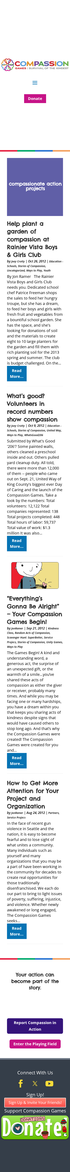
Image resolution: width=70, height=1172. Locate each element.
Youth (47, 270)
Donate (35, 98)
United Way (54, 430)
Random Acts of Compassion (32, 633)
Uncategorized (16, 270)
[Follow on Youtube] (49, 1083)
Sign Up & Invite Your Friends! (35, 1102)
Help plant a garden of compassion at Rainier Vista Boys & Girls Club (32, 239)
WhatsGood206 (33, 435)
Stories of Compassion (31, 266)
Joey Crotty (18, 261)
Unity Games (54, 642)
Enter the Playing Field (35, 1044)
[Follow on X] (35, 1083)
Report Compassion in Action (35, 1026)
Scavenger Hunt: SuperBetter (24, 637)
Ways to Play (34, 270)
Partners (53, 813)
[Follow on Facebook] (20, 1083)
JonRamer (17, 628)
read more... (17, 373)
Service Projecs (16, 817)
